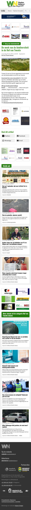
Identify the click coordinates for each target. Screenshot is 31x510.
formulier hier (8, 99)
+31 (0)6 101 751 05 (7, 482)
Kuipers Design (19, 505)
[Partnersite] (10, 469)
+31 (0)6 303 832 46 (7, 485)
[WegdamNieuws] (15, 4)
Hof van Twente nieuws (7, 55)
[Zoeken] (26, 11)
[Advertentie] (6, 27)
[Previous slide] (2, 490)
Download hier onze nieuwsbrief (11, 78)
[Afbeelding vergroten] (15, 64)
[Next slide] (28, 490)
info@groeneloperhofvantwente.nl (13, 102)
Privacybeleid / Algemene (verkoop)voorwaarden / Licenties (11, 500)
